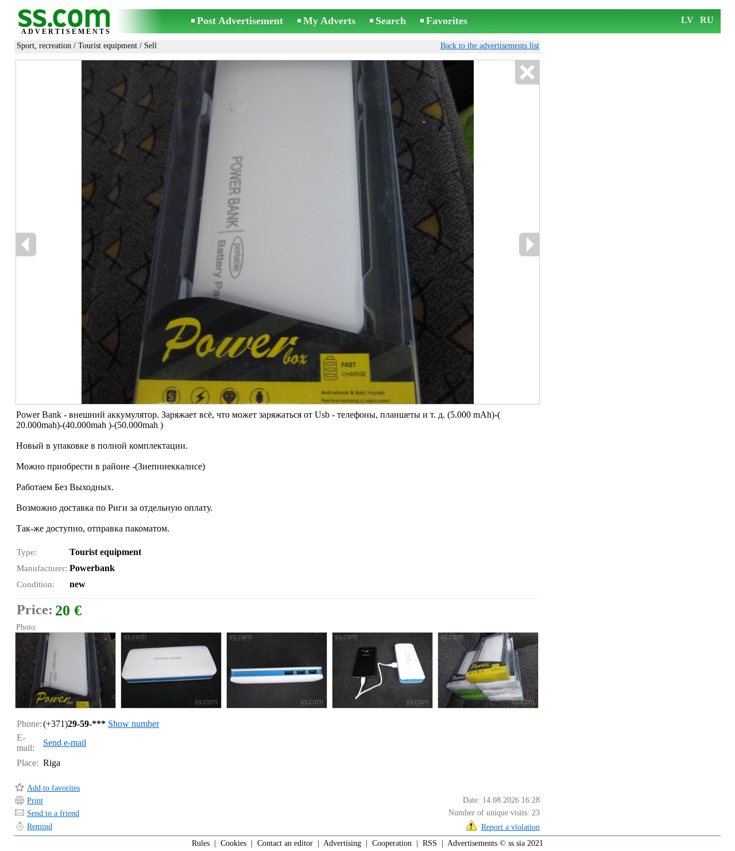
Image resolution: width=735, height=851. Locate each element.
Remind (39, 826)
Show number (133, 724)
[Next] (529, 244)
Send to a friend (53, 813)
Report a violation (510, 827)
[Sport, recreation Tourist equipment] (65, 670)
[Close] (526, 72)
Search (391, 20)
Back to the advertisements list (489, 45)
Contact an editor (285, 843)
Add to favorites (53, 788)
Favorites (446, 20)
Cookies (233, 843)
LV (687, 20)
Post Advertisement (240, 20)
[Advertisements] (66, 22)
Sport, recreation (44, 45)
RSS (430, 843)
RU (707, 20)
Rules (201, 843)
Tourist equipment (107, 45)
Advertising (342, 843)
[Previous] (26, 244)
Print (35, 800)
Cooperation (392, 843)
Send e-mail (64, 743)
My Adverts (329, 20)
